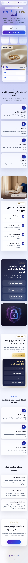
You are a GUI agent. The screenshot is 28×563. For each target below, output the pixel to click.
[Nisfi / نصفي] (22, 3)
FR (5, 2)
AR (8, 2)
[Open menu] (2, 2)
